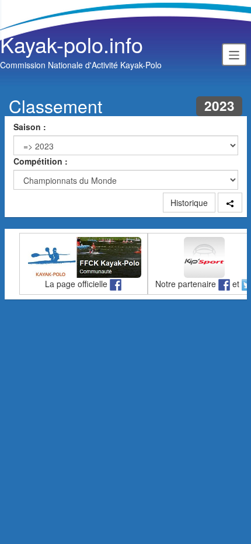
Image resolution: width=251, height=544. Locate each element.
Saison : (29, 126)
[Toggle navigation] (234, 54)
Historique (189, 202)
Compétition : (40, 161)
